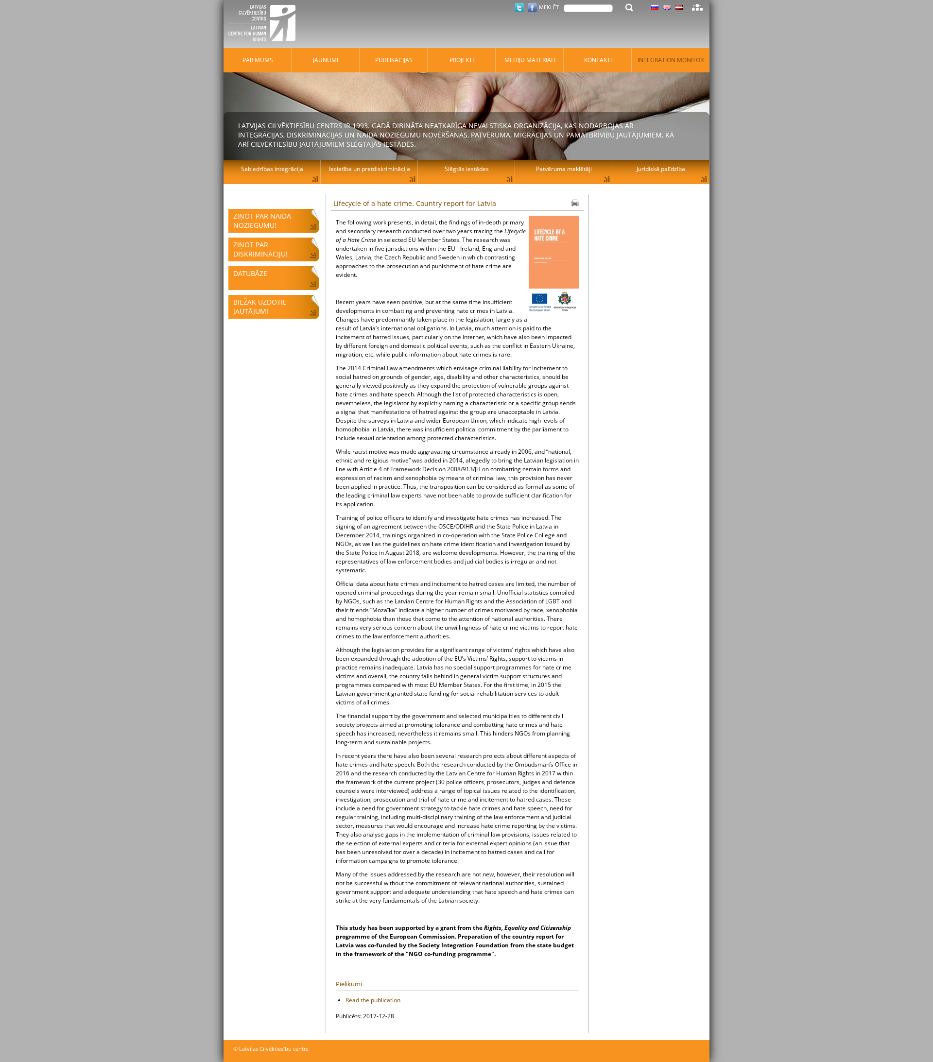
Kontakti (598, 60)
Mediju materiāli (529, 60)
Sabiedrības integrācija (272, 169)
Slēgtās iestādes (467, 169)
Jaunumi (325, 60)
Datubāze (250, 273)
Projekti (461, 60)
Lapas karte (697, 7)
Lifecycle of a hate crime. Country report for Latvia (414, 203)
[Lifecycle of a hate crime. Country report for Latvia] (554, 253)
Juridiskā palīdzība (661, 169)
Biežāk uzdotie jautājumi (260, 306)
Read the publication (373, 1000)
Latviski (679, 7)
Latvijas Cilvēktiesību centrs (264, 24)
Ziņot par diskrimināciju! (260, 249)
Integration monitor (671, 60)
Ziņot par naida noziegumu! (262, 220)
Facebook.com (532, 7)
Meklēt (549, 7)
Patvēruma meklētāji (564, 169)
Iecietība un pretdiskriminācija (369, 169)
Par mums (257, 60)
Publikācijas (394, 60)
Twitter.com (519, 7)
